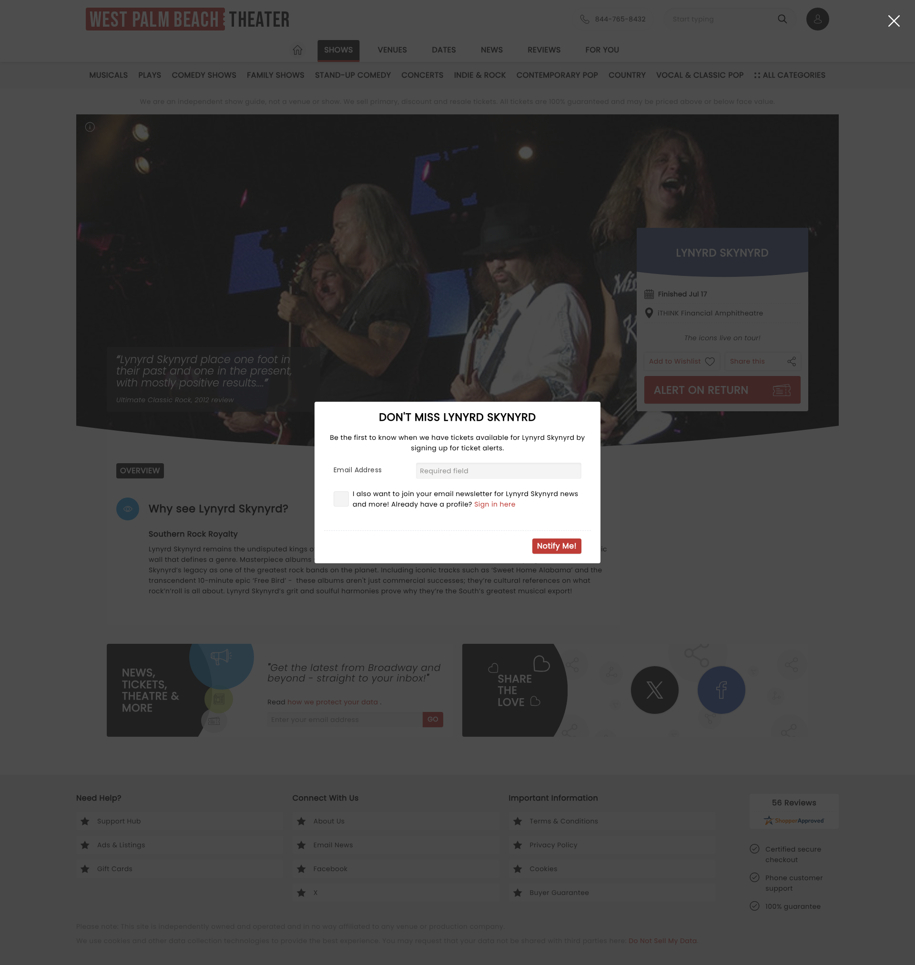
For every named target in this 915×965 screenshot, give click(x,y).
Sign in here (495, 504)
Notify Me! (557, 545)
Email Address (358, 470)
